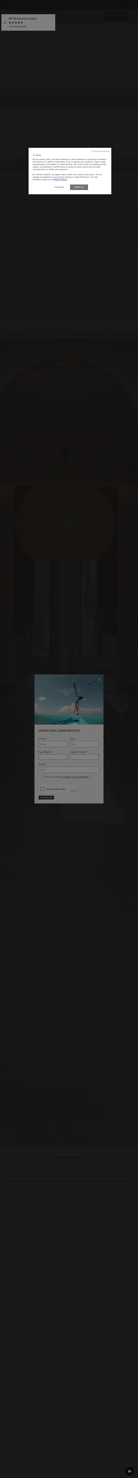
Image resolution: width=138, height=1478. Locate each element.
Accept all (79, 187)
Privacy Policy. (60, 180)
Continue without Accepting (100, 151)
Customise (59, 187)
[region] (70, 171)
